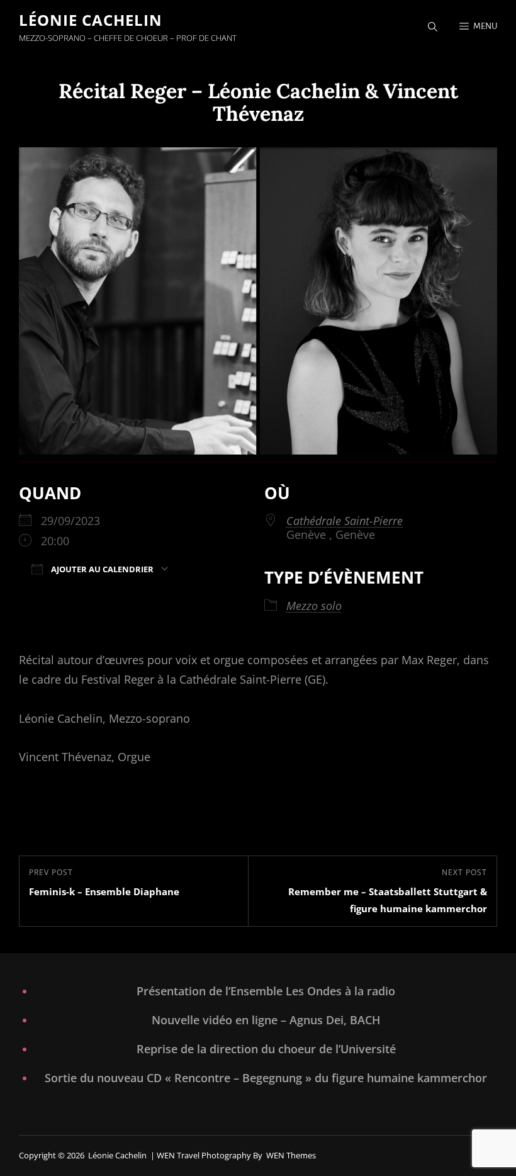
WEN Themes (291, 1155)
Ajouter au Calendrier (101, 568)
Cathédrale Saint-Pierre (344, 520)
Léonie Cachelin (90, 19)
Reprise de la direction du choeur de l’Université (266, 1048)
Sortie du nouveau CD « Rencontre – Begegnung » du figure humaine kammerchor (266, 1077)
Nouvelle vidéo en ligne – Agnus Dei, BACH (266, 1019)
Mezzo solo (314, 605)
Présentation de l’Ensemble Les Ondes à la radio (266, 990)
